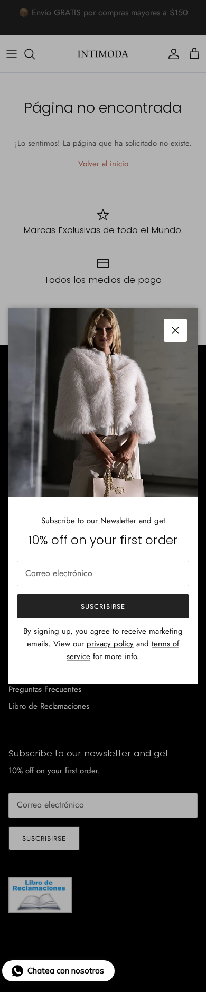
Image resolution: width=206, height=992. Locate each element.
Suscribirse (103, 606)
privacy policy (110, 644)
